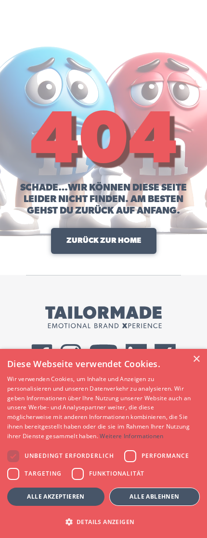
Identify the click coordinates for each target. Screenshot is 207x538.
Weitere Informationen (131, 436)
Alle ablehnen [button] (154, 496)
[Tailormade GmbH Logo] (103, 317)
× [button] (196, 359)
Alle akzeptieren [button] (55, 496)
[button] (103, 521)
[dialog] (103, 443)
